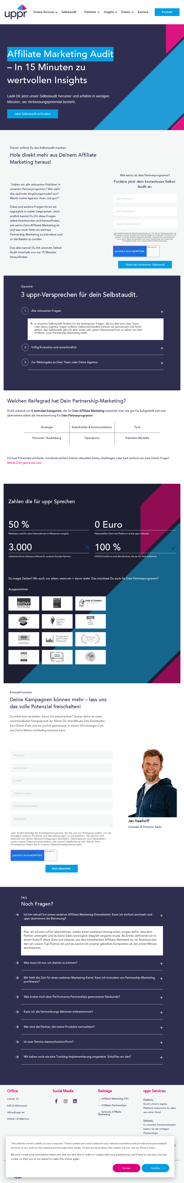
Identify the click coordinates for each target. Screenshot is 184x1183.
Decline (155, 1168)
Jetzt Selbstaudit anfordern (32, 114)
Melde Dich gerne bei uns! (24, 463)
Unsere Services (43, 12)
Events (125, 12)
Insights (109, 12)
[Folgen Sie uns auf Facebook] (56, 1101)
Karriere (143, 12)
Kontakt (167, 12)
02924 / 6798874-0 (18, 1119)
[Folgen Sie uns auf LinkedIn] (75, 1101)
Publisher (90, 12)
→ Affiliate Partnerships (112, 1105)
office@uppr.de (15, 1112)
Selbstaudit (69, 12)
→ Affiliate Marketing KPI (113, 1099)
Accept (126, 1168)
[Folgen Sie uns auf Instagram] (65, 1101)
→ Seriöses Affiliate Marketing (109, 1113)
